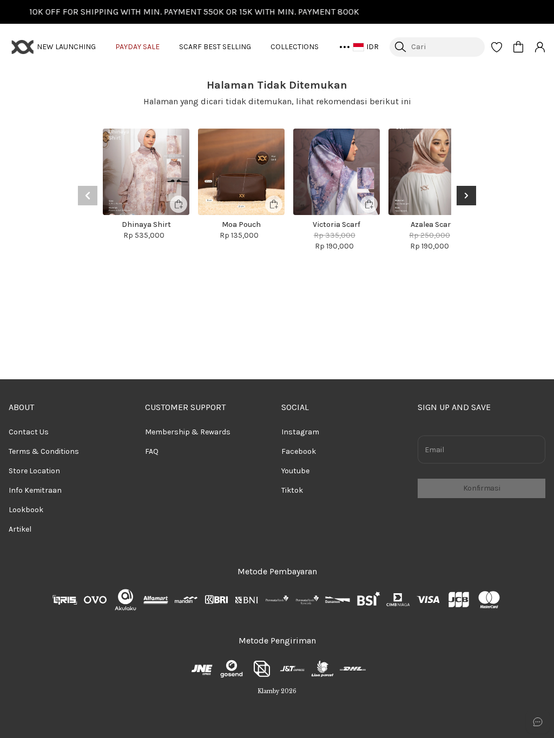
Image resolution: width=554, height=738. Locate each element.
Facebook (298, 451)
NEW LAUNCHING (66, 46)
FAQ (152, 451)
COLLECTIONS (295, 46)
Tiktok (292, 490)
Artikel (20, 529)
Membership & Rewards (187, 432)
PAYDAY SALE (137, 46)
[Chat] (538, 722)
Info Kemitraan (35, 490)
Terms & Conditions (44, 451)
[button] (496, 47)
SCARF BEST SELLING (215, 46)
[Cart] (518, 47)
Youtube (295, 470)
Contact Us (29, 432)
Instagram (300, 432)
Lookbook (26, 509)
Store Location (34, 470)
